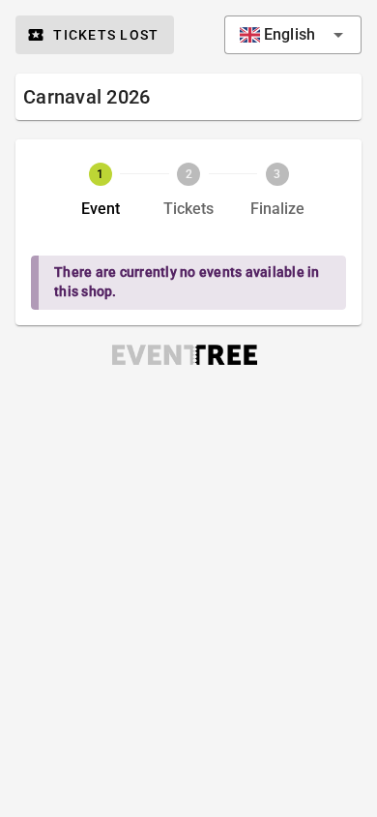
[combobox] (293, 34)
